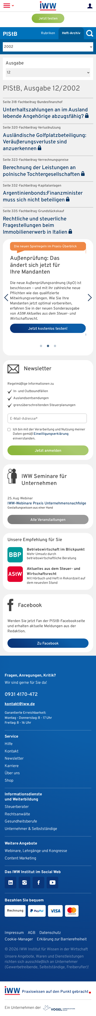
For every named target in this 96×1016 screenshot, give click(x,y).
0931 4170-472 (21, 695)
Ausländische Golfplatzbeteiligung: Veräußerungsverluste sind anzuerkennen (44, 142)
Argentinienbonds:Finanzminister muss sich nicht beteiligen (43, 196)
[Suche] (88, 33)
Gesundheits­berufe (21, 821)
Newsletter (14, 758)
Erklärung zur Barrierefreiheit (62, 939)
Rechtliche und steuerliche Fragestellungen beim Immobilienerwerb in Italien (36, 226)
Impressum (14, 932)
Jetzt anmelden (48, 450)
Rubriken (48, 33)
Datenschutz (50, 932)
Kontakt (11, 751)
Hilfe (9, 744)
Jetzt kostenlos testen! (48, 328)
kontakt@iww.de (20, 704)
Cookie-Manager (19, 939)
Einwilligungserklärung (51, 434)
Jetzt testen (48, 18)
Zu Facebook (48, 643)
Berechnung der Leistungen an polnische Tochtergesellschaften (42, 171)
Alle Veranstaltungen (47, 520)
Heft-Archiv (71, 33)
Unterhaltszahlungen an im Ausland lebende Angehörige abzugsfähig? (45, 113)
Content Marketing (20, 858)
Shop (9, 780)
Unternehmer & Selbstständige (31, 828)
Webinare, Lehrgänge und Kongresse (36, 850)
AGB (31, 932)
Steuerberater (17, 806)
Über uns (12, 773)
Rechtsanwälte (17, 814)
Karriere (12, 766)
